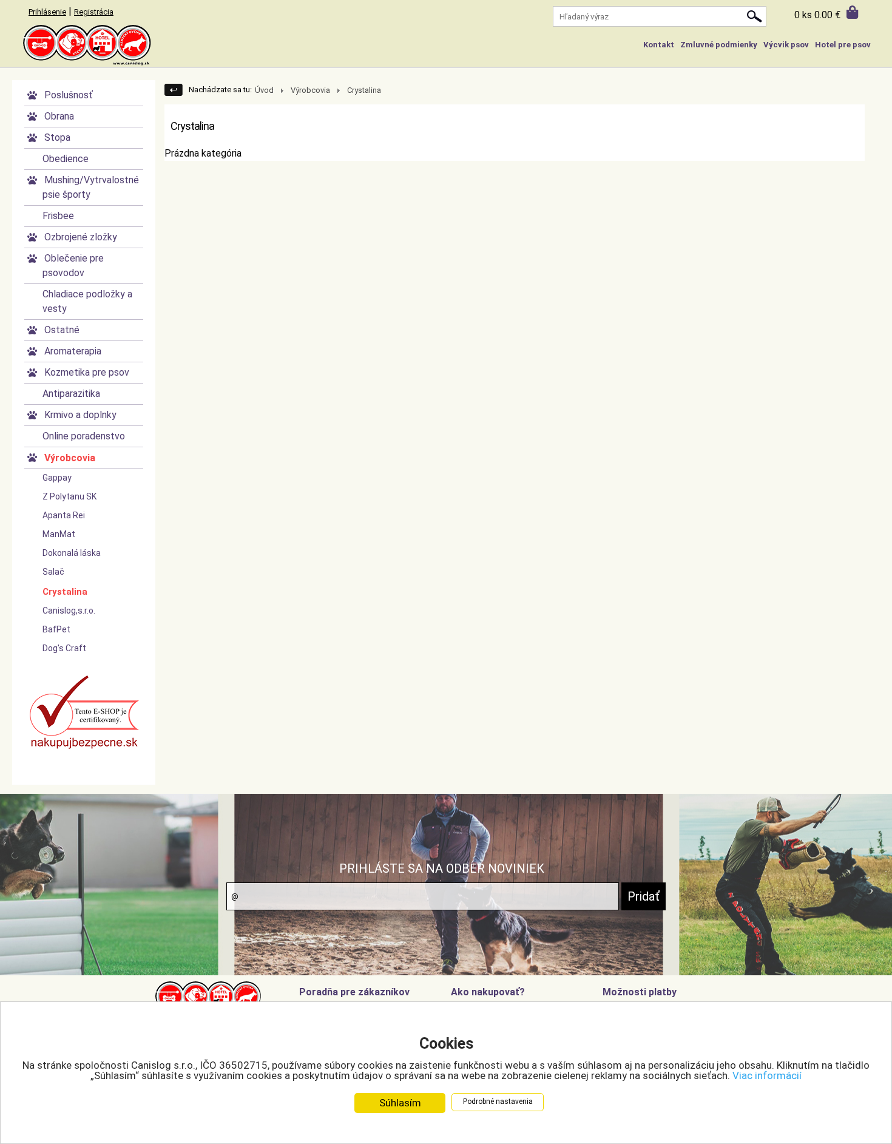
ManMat (58, 534)
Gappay (57, 477)
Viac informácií (767, 1075)
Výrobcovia (69, 458)
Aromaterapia (72, 351)
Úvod (264, 90)
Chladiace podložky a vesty (87, 301)
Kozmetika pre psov (86, 372)
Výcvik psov (786, 44)
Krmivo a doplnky (80, 415)
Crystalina (64, 591)
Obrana (59, 116)
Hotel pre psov (843, 44)
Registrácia (93, 11)
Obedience (65, 158)
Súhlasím (400, 1103)
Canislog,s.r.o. (68, 610)
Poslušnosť (68, 95)
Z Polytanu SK (69, 496)
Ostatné (61, 330)
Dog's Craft (64, 648)
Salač (53, 572)
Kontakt (658, 44)
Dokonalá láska (71, 553)
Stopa (57, 137)
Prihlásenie (47, 11)
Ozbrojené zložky (80, 237)
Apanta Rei (63, 515)
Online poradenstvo (83, 436)
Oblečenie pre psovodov (73, 265)
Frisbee (58, 216)
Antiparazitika (71, 393)
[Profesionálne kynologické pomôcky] (446, 45)
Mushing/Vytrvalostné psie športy (90, 187)
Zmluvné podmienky (718, 44)
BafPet (56, 629)
